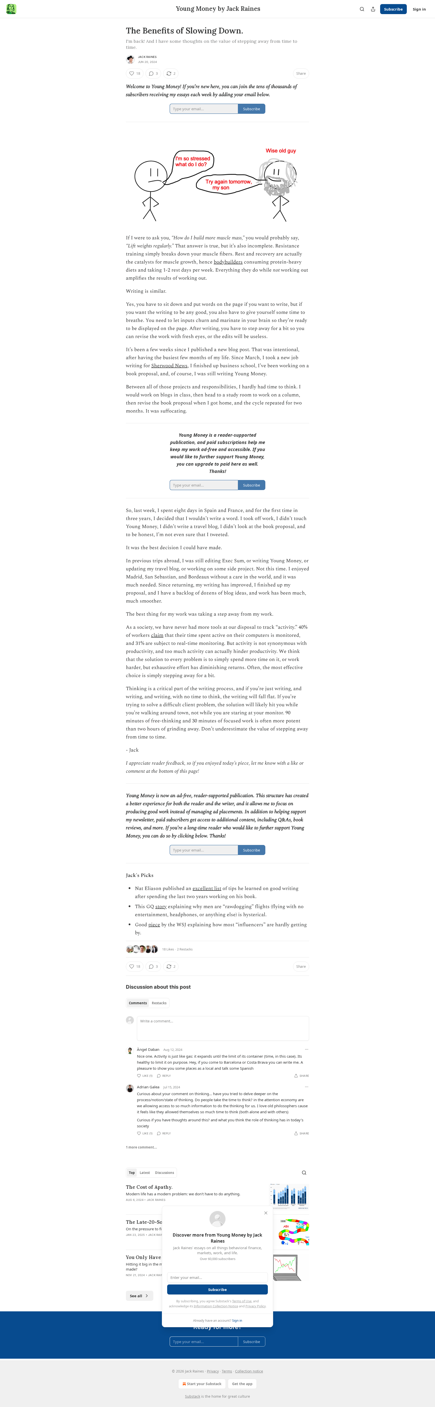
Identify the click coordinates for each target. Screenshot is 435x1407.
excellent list (207, 888)
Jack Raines (147, 57)
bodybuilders (228, 262)
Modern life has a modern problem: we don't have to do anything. (183, 1193)
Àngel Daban (148, 1049)
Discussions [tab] (164, 1172)
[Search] (362, 9)
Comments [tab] (138, 1003)
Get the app (242, 1383)
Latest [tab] (145, 1172)
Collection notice (249, 1371)
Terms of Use (241, 1301)
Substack (192, 1396)
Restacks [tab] (159, 1003)
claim (157, 635)
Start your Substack (204, 1383)
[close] (266, 1213)
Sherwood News (169, 365)
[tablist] (147, 1003)
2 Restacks (185, 949)
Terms (227, 1371)
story (161, 906)
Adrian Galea (148, 1086)
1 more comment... (141, 1147)
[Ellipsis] (307, 1049)
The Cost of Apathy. (149, 1187)
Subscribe (393, 9)
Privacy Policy (255, 1306)
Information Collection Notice (216, 1306)
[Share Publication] (373, 9)
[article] (217, 1197)
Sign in (419, 9)
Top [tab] (132, 1172)
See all (136, 1295)
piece (154, 925)
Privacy (213, 1371)
